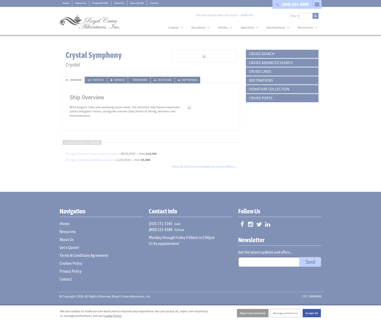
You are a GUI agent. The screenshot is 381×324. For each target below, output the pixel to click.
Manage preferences (285, 313)
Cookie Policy (112, 316)
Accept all (312, 313)
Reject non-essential (253, 313)
